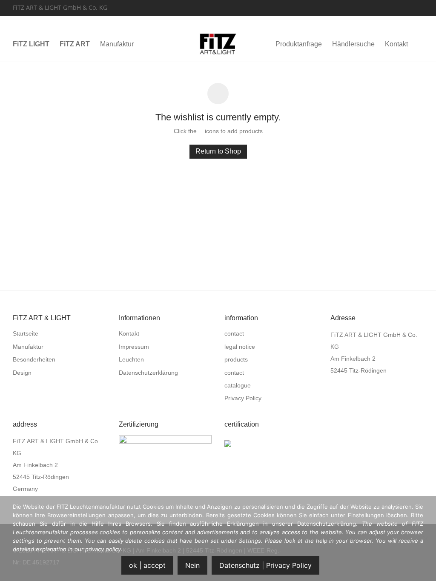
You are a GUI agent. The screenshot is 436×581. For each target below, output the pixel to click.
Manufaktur (117, 44)
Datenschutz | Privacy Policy (265, 565)
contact (234, 333)
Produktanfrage (298, 44)
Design (22, 372)
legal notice (239, 346)
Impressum (134, 346)
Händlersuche (353, 44)
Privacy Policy (242, 398)
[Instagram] (420, 7)
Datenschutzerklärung (148, 372)
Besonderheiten (34, 359)
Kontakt (396, 44)
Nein (192, 565)
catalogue (237, 385)
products (236, 359)
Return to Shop (218, 151)
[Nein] (425, 538)
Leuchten (131, 359)
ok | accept (147, 565)
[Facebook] (409, 7)
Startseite (25, 333)
